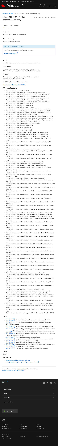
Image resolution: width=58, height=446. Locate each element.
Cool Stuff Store (23, 428)
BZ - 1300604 (10, 319)
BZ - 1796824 (10, 339)
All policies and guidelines (42, 436)
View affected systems (10, 53)
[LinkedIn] (44, 383)
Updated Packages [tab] (14, 25)
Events (38, 424)
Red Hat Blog (39, 426)
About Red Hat (5, 424)
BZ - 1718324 (9, 326)
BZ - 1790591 (9, 332)
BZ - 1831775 (9, 344)
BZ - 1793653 (9, 333)
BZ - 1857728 (9, 346)
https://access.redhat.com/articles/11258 (13, 85)
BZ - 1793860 (10, 337)
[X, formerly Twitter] (55, 383)
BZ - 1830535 (9, 342)
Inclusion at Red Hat (6, 428)
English (44, 6)
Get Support (30, 1)
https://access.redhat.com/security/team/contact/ (13, 370)
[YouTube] (47, 383)
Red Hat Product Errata (7, 13)
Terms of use (22, 436)
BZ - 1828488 (10, 341)
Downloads (13, 1)
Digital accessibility (6, 438)
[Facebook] (51, 383)
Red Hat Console (22, 1)
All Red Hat (49, 6)
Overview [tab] (5, 25)
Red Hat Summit (40, 428)
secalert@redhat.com (21, 368)
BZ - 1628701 (9, 322)
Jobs (21, 424)
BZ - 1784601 (9, 328)
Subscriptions (5, 1)
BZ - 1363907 (10, 321)
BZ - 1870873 (10, 348)
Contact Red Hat (23, 426)
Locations (4, 426)
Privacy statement (6, 436)
